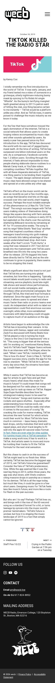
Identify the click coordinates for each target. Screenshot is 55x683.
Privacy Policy (24, 674)
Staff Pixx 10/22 (12, 542)
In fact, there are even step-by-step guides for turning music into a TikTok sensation (26, 434)
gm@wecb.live (17, 589)
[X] (27, 530)
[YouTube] (10, 572)
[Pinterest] (32, 530)
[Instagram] (5, 572)
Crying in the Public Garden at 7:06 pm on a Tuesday (42, 545)
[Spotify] (15, 572)
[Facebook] (22, 530)
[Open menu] (47, 14)
